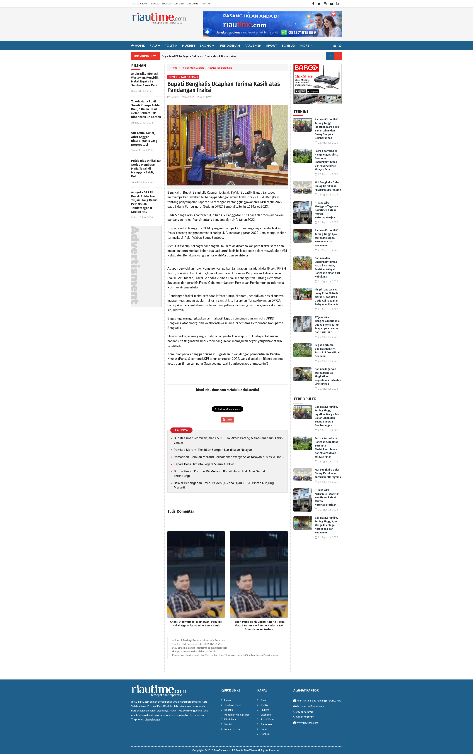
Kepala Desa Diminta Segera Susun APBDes (204, 464)
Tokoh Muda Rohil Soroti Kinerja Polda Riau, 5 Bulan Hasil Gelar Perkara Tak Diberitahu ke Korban (146, 109)
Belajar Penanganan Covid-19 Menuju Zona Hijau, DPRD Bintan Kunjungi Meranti (224, 485)
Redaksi (154, 3)
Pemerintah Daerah (192, 67)
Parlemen (253, 45)
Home (139, 45)
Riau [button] (153, 45)
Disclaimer (193, 3)
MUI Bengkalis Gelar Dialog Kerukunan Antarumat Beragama (328, 186)
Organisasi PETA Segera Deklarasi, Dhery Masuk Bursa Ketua (198, 56)
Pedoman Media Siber (173, 3)
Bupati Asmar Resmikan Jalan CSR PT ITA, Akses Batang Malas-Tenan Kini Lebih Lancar (228, 440)
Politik (171, 45)
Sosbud (288, 45)
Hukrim (188, 45)
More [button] (304, 45)
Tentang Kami (140, 3)
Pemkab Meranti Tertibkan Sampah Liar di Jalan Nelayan (213, 450)
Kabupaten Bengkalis (220, 67)
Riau (263, 700)
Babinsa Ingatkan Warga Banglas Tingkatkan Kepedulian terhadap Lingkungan (328, 377)
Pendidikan (230, 45)
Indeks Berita (232, 729)
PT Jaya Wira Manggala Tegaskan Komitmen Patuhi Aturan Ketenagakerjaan (327, 210)
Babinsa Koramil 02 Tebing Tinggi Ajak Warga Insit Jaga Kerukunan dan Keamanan (326, 238)
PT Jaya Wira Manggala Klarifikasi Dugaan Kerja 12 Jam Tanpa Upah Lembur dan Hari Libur (327, 325)
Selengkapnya (152, 719)
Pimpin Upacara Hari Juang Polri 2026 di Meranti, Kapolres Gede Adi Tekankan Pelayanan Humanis (327, 297)
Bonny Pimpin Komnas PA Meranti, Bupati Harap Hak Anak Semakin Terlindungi (221, 473)
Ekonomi (208, 45)
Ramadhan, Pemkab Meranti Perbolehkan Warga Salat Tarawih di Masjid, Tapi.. (229, 457)
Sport (271, 45)
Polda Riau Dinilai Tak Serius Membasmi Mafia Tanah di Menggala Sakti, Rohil (146, 168)
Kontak (206, 3)
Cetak (229, 419)
